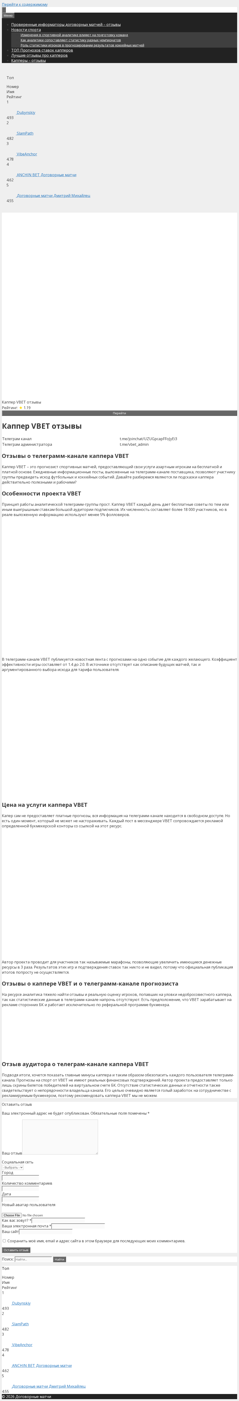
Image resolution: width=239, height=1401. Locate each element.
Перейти (119, 413)
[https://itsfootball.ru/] (4, 10)
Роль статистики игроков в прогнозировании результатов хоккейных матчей (82, 45)
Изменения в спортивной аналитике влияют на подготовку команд (74, 35)
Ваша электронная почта (26, 1226)
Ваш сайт (10, 1231)
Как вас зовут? (17, 1220)
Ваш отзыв (12, 1153)
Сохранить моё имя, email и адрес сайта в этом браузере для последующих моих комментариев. (96, 1240)
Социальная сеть (17, 1162)
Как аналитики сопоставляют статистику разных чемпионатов (71, 40)
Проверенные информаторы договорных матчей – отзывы (66, 24)
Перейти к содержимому (25, 4)
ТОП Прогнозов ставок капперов (42, 50)
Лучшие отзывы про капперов (39, 55)
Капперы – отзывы (28, 60)
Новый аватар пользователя (28, 1204)
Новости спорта (26, 29)
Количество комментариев (27, 1183)
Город (7, 1172)
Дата (6, 1194)
